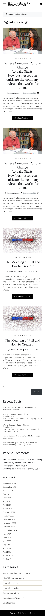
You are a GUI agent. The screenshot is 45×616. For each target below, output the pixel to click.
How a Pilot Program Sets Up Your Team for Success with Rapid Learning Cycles (20, 444)
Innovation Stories (10, 588)
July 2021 (6, 494)
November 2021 (9, 483)
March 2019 (8, 555)
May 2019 (7, 548)
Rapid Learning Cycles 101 (13, 598)
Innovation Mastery (11, 583)
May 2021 (7, 501)
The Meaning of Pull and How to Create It (22, 264)
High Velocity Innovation (19, 4)
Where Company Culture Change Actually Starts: (22, 75)
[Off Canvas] (4, 4)
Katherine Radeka (13, 93)
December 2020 (9, 519)
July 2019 (6, 545)
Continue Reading (21, 118)
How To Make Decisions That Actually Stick (21, 465)
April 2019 (7, 552)
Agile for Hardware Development (16, 573)
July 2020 (7, 534)
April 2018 (7, 559)
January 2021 (8, 516)
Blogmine (33, 613)
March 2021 (7, 508)
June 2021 (7, 498)
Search (6, 387)
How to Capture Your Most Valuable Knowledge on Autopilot (21, 437)
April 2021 (7, 505)
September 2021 (9, 487)
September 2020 (10, 530)
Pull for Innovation (22, 58)
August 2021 (8, 490)
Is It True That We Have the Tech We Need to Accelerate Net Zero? (20, 409)
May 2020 (7, 541)
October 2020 (9, 527)
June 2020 (7, 537)
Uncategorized (9, 603)
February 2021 (9, 512)
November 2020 (9, 523)
